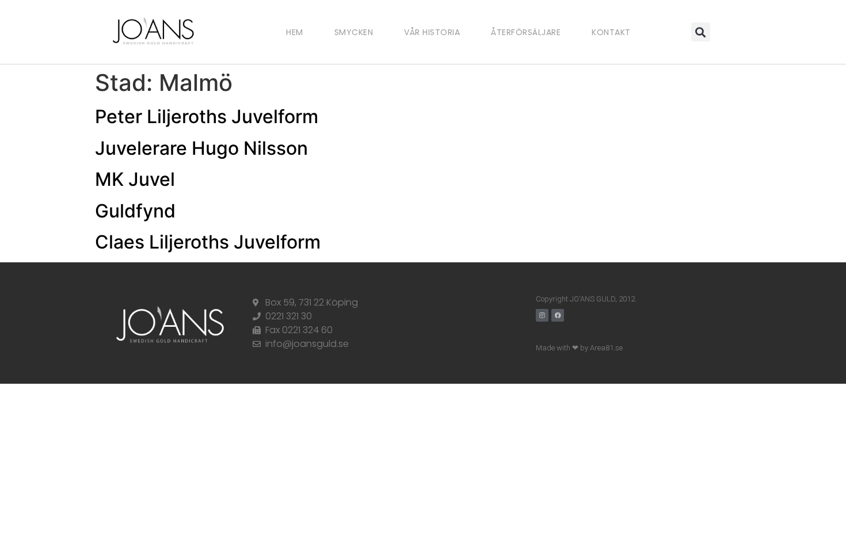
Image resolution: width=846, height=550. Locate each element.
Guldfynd (135, 211)
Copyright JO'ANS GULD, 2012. (586, 299)
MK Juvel (135, 179)
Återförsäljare (526, 32)
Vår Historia (432, 32)
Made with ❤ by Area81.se (579, 347)
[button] (700, 31)
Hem (294, 32)
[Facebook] (557, 315)
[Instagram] (542, 315)
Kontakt (611, 32)
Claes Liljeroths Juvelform (208, 242)
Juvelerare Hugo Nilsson (201, 148)
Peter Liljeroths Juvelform (206, 116)
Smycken (354, 32)
